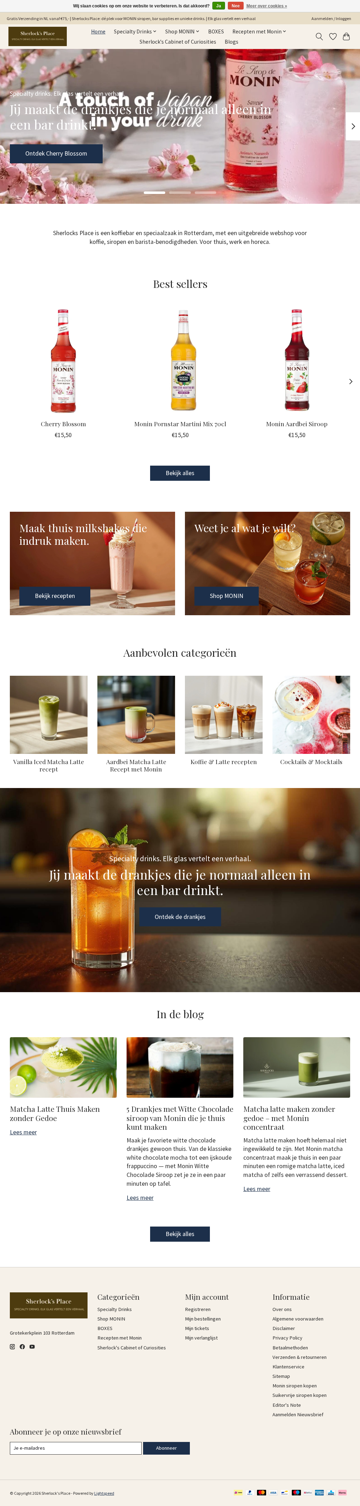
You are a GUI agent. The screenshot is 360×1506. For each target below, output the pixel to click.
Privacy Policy (287, 1338)
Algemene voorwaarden (297, 1319)
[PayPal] (250, 1493)
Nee (236, 6)
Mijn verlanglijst (201, 1338)
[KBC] (331, 1493)
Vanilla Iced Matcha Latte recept (48, 765)
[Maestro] (296, 1493)
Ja (218, 6)
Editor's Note (286, 1405)
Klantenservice (288, 1366)
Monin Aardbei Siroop (297, 424)
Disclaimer (283, 1328)
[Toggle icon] (319, 36)
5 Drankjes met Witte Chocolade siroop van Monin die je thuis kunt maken (180, 1118)
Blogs (231, 41)
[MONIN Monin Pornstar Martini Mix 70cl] (180, 360)
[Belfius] (307, 1493)
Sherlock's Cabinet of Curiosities (178, 41)
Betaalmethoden (290, 1347)
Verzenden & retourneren (299, 1357)
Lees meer (23, 1132)
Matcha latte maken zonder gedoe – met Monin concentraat (289, 1118)
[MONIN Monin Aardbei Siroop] (297, 360)
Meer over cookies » (266, 6)
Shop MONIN (42, 153)
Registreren (198, 1309)
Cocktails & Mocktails (311, 761)
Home (98, 31)
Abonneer (166, 1448)
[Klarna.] (342, 1493)
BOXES (216, 31)
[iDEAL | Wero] (238, 1493)
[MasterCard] (261, 1493)
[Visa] (273, 1493)
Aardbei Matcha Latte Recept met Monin (136, 765)
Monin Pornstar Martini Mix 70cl (180, 424)
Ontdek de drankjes (180, 917)
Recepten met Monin (119, 1338)
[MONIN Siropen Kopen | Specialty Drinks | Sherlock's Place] (37, 36)
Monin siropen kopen (294, 1385)
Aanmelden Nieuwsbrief (297, 1414)
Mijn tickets (197, 1328)
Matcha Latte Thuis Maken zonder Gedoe (55, 1113)
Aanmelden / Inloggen (331, 18)
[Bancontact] (284, 1493)
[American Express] (319, 1493)
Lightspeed (104, 1493)
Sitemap (281, 1376)
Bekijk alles (180, 473)
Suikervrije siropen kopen (299, 1395)
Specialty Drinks (114, 1309)
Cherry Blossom (63, 424)
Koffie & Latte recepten (224, 761)
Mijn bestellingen (203, 1319)
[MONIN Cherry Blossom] (63, 360)
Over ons (282, 1309)
